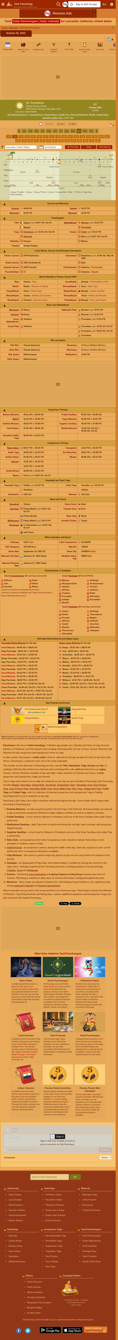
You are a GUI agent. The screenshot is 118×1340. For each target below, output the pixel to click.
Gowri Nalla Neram (91, 1240)
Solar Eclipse (15, 1194)
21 (36, 140)
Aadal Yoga (68, 118)
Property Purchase (91, 1210)
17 (107, 136)
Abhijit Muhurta (14, 847)
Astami (27, 223)
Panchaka (25, 785)
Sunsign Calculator (36, 1297)
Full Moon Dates (53, 1194)
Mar (37, 131)
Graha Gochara (53, 1220)
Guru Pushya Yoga (18, 788)
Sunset (73, 208)
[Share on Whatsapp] (39, 903)
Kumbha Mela (34, 1313)
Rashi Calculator (35, 1292)
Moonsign (14, 310)
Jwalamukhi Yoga (92, 788)
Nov (85, 131)
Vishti (84, 232)
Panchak (13, 1235)
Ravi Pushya (51, 1256)
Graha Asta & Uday (54, 1210)
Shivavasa (14, 525)
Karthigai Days (89, 1251)
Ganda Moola (102, 114)
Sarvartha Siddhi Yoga (52, 118)
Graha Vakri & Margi (55, 1215)
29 (85, 140)
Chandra (11, 870)
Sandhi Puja (64, 114)
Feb (30, 131)
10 (64, 136)
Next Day (104, 147)
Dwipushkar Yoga (66, 785)
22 (42, 140)
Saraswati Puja (36, 114)
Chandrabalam (17, 576)
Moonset (72, 213)
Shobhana (28, 232)
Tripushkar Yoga (84, 785)
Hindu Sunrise (34, 1287)
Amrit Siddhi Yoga (62, 788)
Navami (27, 227)
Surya (20, 870)
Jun (55, 131)
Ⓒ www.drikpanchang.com (76, 1302)
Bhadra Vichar (15, 1246)
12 (76, 136)
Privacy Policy (76, 1305)
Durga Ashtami (50, 114)
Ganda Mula (38, 785)
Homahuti (14, 504)
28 (79, 140)
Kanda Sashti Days (91, 1261)
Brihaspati (33, 870)
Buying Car (87, 1205)
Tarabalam (73, 576)
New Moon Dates (53, 1199)
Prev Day (72, 147)
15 (95, 136)
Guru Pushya (51, 1261)
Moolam (85, 223)
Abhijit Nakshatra (17, 1261)
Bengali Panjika (34, 1307)
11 (70, 136)
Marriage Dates (89, 1194)
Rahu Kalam (13, 448)
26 (67, 140)
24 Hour (61, 124)
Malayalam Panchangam (39, 1302)
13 (82, 136)
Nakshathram (70, 223)
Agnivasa (14, 509)
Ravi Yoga (77, 788)
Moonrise (14, 213)
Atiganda (28, 236)
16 (101, 136)
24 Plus (72, 124)
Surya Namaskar (37, 874)
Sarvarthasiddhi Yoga (55, 1235)
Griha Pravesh (89, 1199)
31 (98, 140)
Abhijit (15, 419)
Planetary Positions (54, 1205)
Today (88, 147)
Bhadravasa (13, 520)
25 (61, 140)
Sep (73, 131)
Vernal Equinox (16, 1205)
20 (30, 140)
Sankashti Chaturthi (23, 885)
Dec (91, 131)
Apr (42, 131)
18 (18, 140)
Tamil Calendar (89, 1246)
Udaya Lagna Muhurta (69, 643)
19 (24, 140)
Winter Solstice (16, 1220)
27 (73, 140)
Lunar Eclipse (15, 1199)
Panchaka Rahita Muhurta (13, 643)
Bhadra (92, 114)
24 (55, 140)
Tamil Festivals (89, 1256)
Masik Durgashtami (79, 114)
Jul (60, 131)
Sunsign (15, 314)
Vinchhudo (50, 785)
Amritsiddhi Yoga (53, 1240)
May (49, 131)
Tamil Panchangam (91, 1235)
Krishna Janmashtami (49, 885)
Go (75, 1177)
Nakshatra (14, 1256)
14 (88, 136)
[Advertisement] (59, 77)
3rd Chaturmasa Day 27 (17, 114)
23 (48, 140)
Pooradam (86, 227)
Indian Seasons (34, 1282)
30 (91, 140)
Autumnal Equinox (17, 1215)
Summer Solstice (17, 1210)
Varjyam (15, 461)
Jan (24, 131)
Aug (67, 131)
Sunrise (15, 208)
